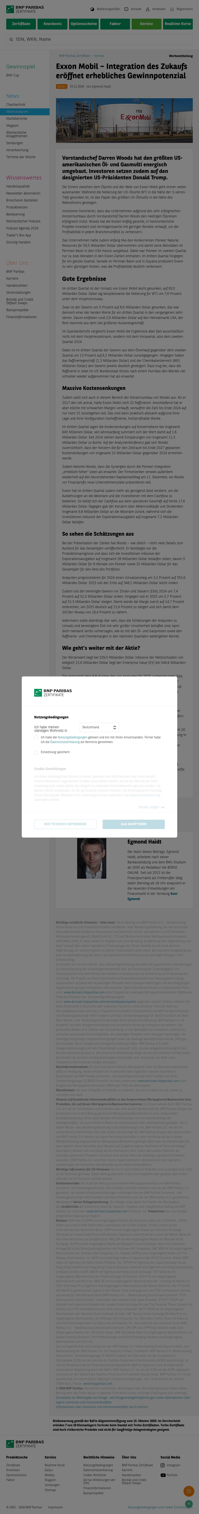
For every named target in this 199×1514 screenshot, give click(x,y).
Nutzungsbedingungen (72, 737)
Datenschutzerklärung (65, 742)
